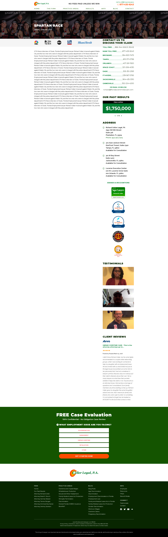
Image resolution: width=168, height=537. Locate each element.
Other (84, 450)
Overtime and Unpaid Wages (68, 489)
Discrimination (84, 430)
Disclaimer (72, 523)
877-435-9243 (128, 51)
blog (115, 9)
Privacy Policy (64, 523)
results (90, 9)
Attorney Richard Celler (42, 494)
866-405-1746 (104, 523)
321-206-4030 (128, 67)
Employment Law (94, 499)
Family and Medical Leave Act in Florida (101, 501)
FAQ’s (122, 494)
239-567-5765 (128, 75)
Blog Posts (91, 489)
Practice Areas (71, 9)
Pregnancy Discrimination (96, 514)
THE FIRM (51, 9)
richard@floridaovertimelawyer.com (118, 90)
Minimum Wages (94, 509)
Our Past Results (39, 491)
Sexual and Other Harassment (69, 494)
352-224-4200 (128, 83)
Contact (129, 9)
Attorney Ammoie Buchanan (43, 504)
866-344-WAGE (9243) (124, 47)
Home (37, 9)
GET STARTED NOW (84, 456)
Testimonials (124, 503)
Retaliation (84, 445)
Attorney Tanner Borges (42, 501)
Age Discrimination (94, 491)
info (103, 9)
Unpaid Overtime (84, 440)
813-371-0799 (128, 59)
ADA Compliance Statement (84, 523)
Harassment (84, 435)
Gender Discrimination (95, 506)
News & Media (125, 496)
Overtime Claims (93, 511)
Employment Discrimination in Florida (100, 496)
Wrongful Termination (66, 499)
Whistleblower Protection (67, 491)
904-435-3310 (128, 79)
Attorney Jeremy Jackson (42, 506)
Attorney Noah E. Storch (42, 496)
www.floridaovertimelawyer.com (82, 522)
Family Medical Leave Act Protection (71, 496)
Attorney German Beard (42, 499)
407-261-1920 (128, 63)
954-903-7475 (128, 55)
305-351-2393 (128, 71)
